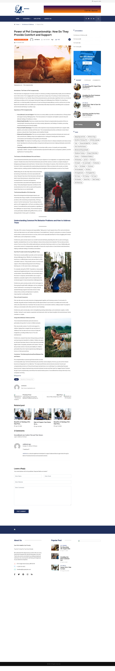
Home (17, 18)
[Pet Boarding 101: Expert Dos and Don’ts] (55, 548)
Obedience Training (79, 153)
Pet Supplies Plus (90, 172)
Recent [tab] (78, 80)
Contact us (47, 18)
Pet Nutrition (96, 163)
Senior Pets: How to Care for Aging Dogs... (92, 105)
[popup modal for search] (98, 19)
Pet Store (88, 169)
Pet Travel (93, 176)
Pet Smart (90, 166)
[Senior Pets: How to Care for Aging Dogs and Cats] (55, 568)
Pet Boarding (78, 159)
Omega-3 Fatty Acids (92, 153)
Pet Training (39, 418)
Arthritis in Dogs (92, 136)
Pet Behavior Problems (87, 156)
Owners (77, 156)
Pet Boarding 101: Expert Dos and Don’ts (92, 86)
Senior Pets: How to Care (65, 568)
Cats (76, 143)
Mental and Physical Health (81, 149)
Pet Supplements (79, 172)
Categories (26, 18)
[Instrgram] (91, 18)
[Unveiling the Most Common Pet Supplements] (55, 556)
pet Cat (86, 159)
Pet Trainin (77, 176)
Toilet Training (95, 179)
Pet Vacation (78, 179)
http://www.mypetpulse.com (28, 388)
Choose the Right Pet (85, 143)
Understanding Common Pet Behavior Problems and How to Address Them (42, 221)
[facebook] (86, 18)
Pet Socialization (79, 169)
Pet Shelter (82, 166)
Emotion (95, 143)
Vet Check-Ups (78, 182)
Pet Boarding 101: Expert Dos (65, 548)
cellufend (25, 444)
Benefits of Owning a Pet (27, 379)
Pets (76, 166)
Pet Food (92, 159)
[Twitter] (88, 18)
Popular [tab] (87, 80)
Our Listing (37, 18)
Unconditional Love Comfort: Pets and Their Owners (28, 435)
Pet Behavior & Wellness (28, 24)
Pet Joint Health (87, 163)
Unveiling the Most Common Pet (64, 558)
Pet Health (18, 417)
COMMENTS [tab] (96, 80)
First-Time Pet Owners (80, 146)
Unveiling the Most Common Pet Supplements (91, 96)
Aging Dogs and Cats (80, 136)
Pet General (76, 39)
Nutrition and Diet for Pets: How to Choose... (91, 114)
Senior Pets (87, 179)
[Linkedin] (93, 18)
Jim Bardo (37, 39)
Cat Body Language (94, 140)
